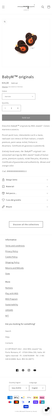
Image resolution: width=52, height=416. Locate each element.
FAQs (7, 337)
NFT (7, 315)
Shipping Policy (12, 262)
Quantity (5, 103)
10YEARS (9, 310)
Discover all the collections (26, 224)
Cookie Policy (11, 257)
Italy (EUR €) (16, 388)
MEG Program (11, 299)
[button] (3, 7)
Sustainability (11, 304)
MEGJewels (22, 411)
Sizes (7, 273)
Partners (9, 288)
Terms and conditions (15, 245)
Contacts (9, 343)
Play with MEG (11, 293)
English (35, 388)
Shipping (5, 87)
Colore (4, 91)
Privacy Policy (11, 251)
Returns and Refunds (14, 268)
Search (8, 331)
